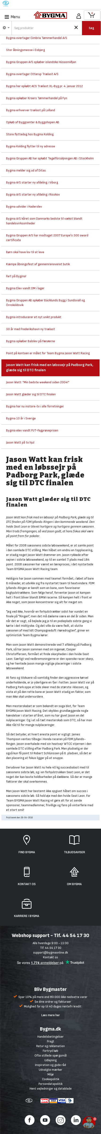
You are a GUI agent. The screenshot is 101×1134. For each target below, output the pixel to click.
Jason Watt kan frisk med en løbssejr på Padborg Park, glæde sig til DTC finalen (49, 368)
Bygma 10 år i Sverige (21, 418)
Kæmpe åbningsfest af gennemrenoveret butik (38, 264)
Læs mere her (50, 1015)
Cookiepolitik (50, 1079)
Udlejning (50, 1060)
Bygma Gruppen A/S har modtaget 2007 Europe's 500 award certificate (47, 237)
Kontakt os (50, 957)
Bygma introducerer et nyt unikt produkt (33, 317)
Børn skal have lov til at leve (25, 252)
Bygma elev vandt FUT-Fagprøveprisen (32, 430)
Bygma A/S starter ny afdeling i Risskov (33, 194)
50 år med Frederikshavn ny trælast (30, 329)
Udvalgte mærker (50, 1070)
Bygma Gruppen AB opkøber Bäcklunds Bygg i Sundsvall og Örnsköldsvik (45, 302)
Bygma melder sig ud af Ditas (26, 170)
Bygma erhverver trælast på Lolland (30, 110)
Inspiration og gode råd (50, 1065)
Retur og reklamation (50, 1046)
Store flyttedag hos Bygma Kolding (30, 134)
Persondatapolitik (50, 1084)
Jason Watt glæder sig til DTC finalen (31, 394)
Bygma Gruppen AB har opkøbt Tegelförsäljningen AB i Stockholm (50, 158)
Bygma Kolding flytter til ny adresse (30, 146)
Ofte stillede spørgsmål (51, 1055)
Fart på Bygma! (16, 276)
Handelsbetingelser (50, 1037)
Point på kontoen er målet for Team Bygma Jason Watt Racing (48, 353)
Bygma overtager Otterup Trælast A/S (32, 74)
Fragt (50, 1041)
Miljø (50, 1074)
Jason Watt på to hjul (20, 442)
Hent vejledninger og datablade (51, 1089)
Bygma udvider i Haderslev (24, 207)
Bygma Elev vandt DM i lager (25, 288)
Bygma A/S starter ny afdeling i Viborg (32, 182)
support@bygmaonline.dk (50, 953)
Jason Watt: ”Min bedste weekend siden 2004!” (37, 382)
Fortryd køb (50, 1051)
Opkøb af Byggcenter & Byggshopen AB (32, 122)
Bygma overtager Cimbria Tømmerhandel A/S (36, 38)
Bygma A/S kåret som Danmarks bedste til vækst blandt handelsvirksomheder (44, 221)
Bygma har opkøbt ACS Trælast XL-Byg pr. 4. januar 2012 (44, 86)
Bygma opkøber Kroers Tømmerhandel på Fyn (36, 98)
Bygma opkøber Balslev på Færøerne (30, 341)
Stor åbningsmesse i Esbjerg (25, 50)
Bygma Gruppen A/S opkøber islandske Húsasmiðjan (41, 62)
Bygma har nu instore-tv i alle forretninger (35, 406)
